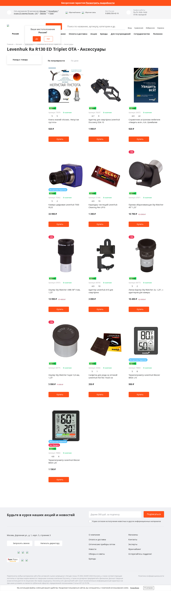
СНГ (36, 13)
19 (99, 201)
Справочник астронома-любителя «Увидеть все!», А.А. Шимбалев (144, 121)
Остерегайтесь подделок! (140, 554)
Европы (43, 13)
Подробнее (134, 588)
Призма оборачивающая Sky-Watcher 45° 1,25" (146, 206)
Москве (43, 11)
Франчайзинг (134, 549)
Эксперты (132, 544)
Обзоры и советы (97, 554)
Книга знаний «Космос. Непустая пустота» (63, 121)
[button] (73, 12)
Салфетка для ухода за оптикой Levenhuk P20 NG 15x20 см (103, 376)
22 (139, 116)
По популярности (56, 60)
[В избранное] (78, 66)
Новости (92, 549)
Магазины (133, 534)
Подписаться (154, 514)
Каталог (19, 44)
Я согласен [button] (148, 588)
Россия (15, 33)
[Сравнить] (81, 66)
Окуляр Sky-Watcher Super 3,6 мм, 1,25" (64, 376)
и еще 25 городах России (24, 13)
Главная (10, 44)
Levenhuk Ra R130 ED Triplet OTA (49, 44)
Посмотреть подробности (100, 2)
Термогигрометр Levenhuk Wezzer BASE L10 (144, 376)
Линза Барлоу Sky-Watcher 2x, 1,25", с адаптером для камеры (146, 291)
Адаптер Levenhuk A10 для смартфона (101, 291)
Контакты (132, 539)
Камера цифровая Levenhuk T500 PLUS (63, 206)
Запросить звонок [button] (21, 543)
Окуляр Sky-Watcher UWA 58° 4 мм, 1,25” (64, 291)
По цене (74, 60)
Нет (48, 39)
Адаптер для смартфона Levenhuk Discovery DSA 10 (104, 121)
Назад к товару (20, 59)
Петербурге (53, 11)
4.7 (93, 116)
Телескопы (29, 44)
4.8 (53, 456)
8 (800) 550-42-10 (112, 13)
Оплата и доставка (78, 34)
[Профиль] (129, 25)
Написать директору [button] (49, 543)
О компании (94, 534)
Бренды (104, 34)
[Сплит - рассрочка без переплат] (52, 108)
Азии (52, 13)
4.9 (133, 116)
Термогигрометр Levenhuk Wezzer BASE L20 (64, 461)
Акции (93, 34)
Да (37, 39)
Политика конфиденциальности (151, 576)
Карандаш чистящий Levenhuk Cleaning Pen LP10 (103, 206)
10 (99, 286)
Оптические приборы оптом (102, 544)
